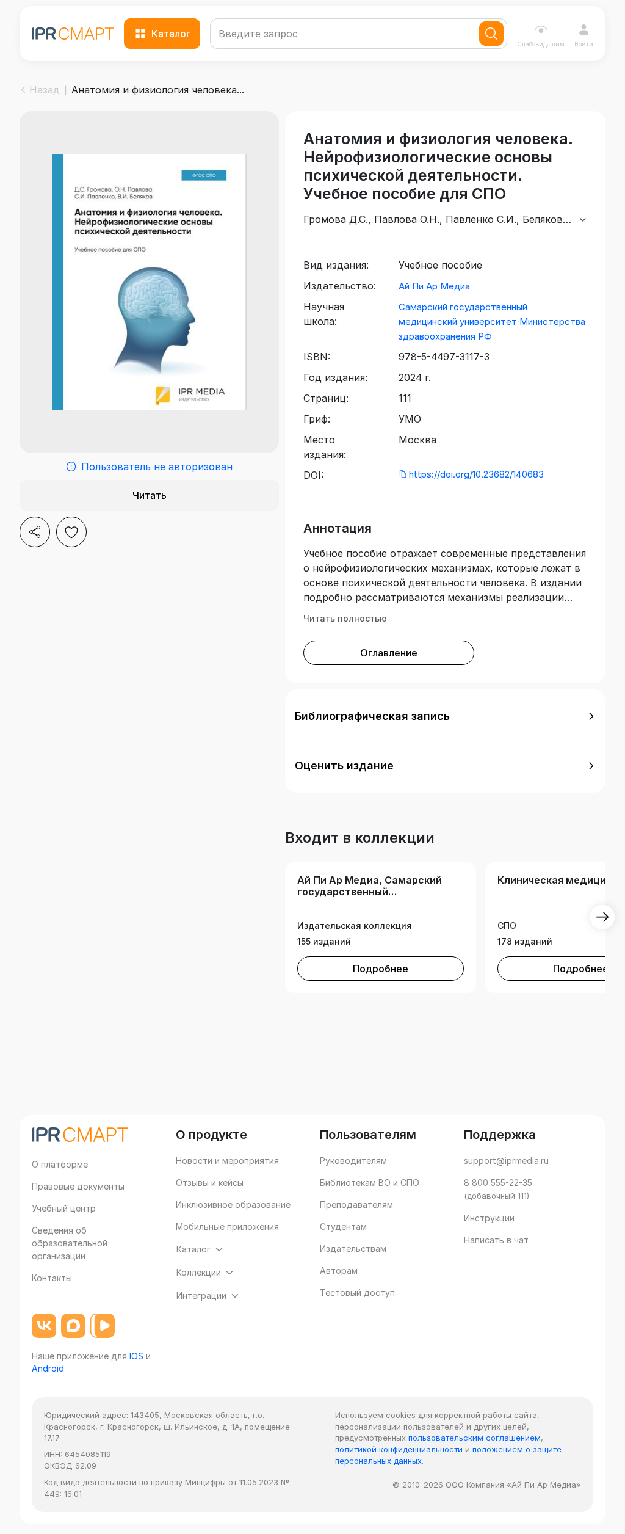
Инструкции (489, 1218)
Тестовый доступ (357, 1292)
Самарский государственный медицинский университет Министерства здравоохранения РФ (492, 321)
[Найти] (491, 33)
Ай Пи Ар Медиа (434, 286)
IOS (136, 1356)
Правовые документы (78, 1186)
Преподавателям (356, 1204)
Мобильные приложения (227, 1226)
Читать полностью (345, 618)
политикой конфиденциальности (399, 1449)
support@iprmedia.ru (506, 1160)
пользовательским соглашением (474, 1437)
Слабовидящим (541, 44)
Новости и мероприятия (227, 1160)
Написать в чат (496, 1240)
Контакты (52, 1278)
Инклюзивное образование (233, 1204)
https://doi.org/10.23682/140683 (476, 474)
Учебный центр (64, 1208)
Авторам (339, 1270)
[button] (445, 716)
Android (48, 1368)
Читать (149, 495)
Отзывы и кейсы (210, 1182)
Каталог (170, 33)
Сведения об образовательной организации (69, 1243)
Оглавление (388, 653)
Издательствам (353, 1248)
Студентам (343, 1226)
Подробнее (380, 968)
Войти (583, 44)
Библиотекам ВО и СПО (369, 1182)
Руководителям (353, 1160)
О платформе (60, 1164)
